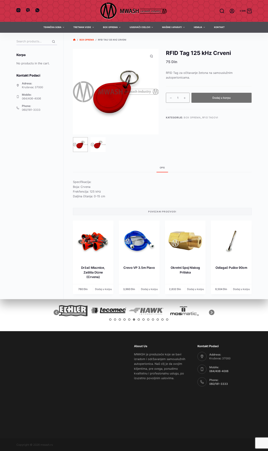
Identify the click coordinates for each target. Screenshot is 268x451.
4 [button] (124, 319)
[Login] (232, 11)
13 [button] (167, 319)
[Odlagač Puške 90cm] (231, 241)
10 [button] (153, 319)
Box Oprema (110, 27)
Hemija (198, 27)
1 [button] (110, 319)
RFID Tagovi (210, 117)
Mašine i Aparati (172, 27)
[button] (56, 312)
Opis (162, 167)
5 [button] (129, 319)
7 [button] (139, 319)
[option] (78, 310)
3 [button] (120, 319)
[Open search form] (222, 11)
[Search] (53, 41)
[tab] (162, 167)
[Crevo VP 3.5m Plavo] (139, 241)
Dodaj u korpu (221, 97)
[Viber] (28, 10)
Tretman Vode (82, 27)
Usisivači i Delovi (140, 27)
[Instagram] (18, 10)
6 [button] (134, 319)
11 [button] (158, 319)
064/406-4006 (31, 98)
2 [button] (115, 319)
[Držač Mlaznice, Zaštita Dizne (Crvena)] (93, 241)
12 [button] (162, 319)
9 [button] (148, 319)
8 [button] (143, 319)
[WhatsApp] (37, 10)
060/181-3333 (31, 109)
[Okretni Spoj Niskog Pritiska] (185, 241)
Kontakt (219, 27)
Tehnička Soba (52, 27)
